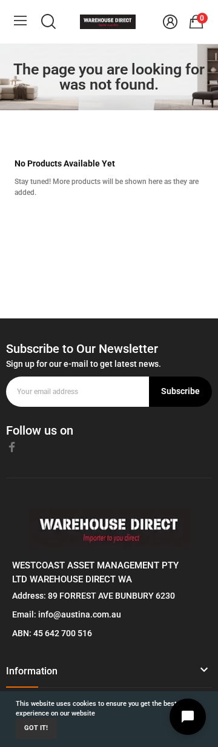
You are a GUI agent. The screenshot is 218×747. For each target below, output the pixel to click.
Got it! (36, 728)
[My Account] (170, 22)
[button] (109, 675)
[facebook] (12, 447)
